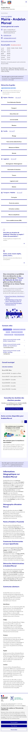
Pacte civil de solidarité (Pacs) (14, 141)
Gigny (10, 68)
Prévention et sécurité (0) (16, 332)
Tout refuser (14, 726)
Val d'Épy (6, 71)
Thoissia (3, 69)
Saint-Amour (6, 604)
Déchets (14, 187)
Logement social (14, 181)
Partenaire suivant (25, 421)
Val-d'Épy (17, 69)
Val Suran (22, 69)
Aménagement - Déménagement (14, 164)
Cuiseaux (5, 635)
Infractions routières (14, 209)
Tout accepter (14, 722)
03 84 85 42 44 (7, 35)
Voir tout (17, 97)
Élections (14, 125)
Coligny (5, 619)
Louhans (5, 664)
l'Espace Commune (16, 78)
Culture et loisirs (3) (8, 334)
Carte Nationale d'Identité (14, 102)
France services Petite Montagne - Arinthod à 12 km (13, 303)
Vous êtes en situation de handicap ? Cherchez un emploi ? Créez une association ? (13, 234)
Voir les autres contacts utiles (8, 41)
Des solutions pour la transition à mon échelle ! (13, 441)
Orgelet (5, 650)
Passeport (14, 108)
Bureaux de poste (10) (19, 334)
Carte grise (14, 197)
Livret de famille (14, 119)
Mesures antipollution (14, 214)
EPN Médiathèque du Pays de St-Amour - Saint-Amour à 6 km (13, 300)
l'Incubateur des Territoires (7, 705)
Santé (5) (8, 332)
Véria (7, 69)
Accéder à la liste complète (14, 314)
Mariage (14, 136)
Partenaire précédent (22, 421)
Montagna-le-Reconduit (18, 68)
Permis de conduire (14, 203)
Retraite (14, 153)
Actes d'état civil (14, 114)
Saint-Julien (11, 69)
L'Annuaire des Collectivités (7, 704)
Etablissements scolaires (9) (19, 329)
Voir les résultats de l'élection (13, 409)
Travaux (14, 175)
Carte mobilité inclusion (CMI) (14, 220)
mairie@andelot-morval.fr (10, 38)
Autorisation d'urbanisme (14, 169)
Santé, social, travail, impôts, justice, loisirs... (12, 255)
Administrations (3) (7, 329)
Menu (26, 2)
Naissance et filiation (14, 147)
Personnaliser (14, 729)
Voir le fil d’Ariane (4, 13)
